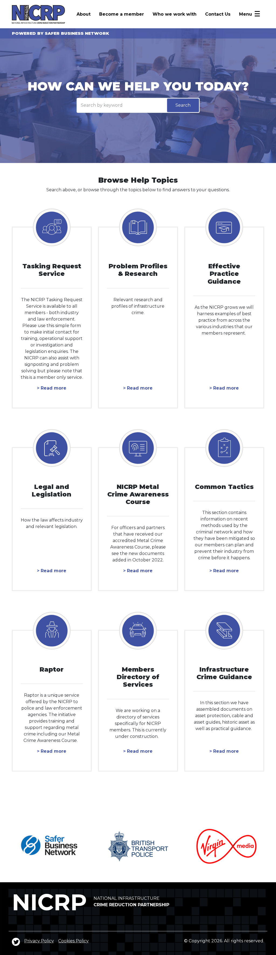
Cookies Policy (73, 940)
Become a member (121, 14)
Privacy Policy (39, 940)
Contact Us (217, 14)
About (84, 14)
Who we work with (174, 14)
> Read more (51, 388)
